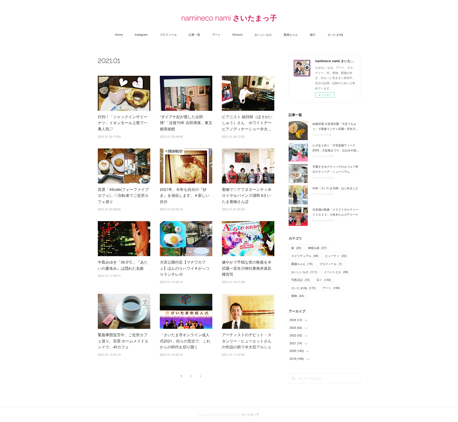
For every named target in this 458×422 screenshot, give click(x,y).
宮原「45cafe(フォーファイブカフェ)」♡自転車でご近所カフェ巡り (123, 195)
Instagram (141, 34)
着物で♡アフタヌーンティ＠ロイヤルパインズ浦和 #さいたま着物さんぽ (246, 195)
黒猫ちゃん (291, 34)
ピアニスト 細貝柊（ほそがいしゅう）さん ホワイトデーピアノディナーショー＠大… (247, 123)
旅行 (313, 34)
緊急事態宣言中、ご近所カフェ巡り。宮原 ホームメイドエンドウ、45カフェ (123, 341)
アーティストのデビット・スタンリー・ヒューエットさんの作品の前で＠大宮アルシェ (246, 341)
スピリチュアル (304, 256)
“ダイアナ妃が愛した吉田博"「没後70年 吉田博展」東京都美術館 (186, 123)
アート (216, 34)
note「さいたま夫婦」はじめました (335, 188)
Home (119, 34)
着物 (297, 296)
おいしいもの (263, 34)
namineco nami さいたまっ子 (229, 18)
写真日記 (300, 280)
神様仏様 (317, 248)
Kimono (238, 34)
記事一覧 (194, 34)
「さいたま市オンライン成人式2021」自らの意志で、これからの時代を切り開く (185, 341)
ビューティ (336, 256)
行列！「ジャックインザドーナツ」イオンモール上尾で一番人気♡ (122, 123)
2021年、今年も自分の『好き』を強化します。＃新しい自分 (184, 195)
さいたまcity (335, 34)
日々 (324, 280)
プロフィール (168, 34)
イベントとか (336, 272)
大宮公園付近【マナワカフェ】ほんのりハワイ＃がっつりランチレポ (184, 268)
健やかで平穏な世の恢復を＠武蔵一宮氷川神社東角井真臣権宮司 (246, 268)
